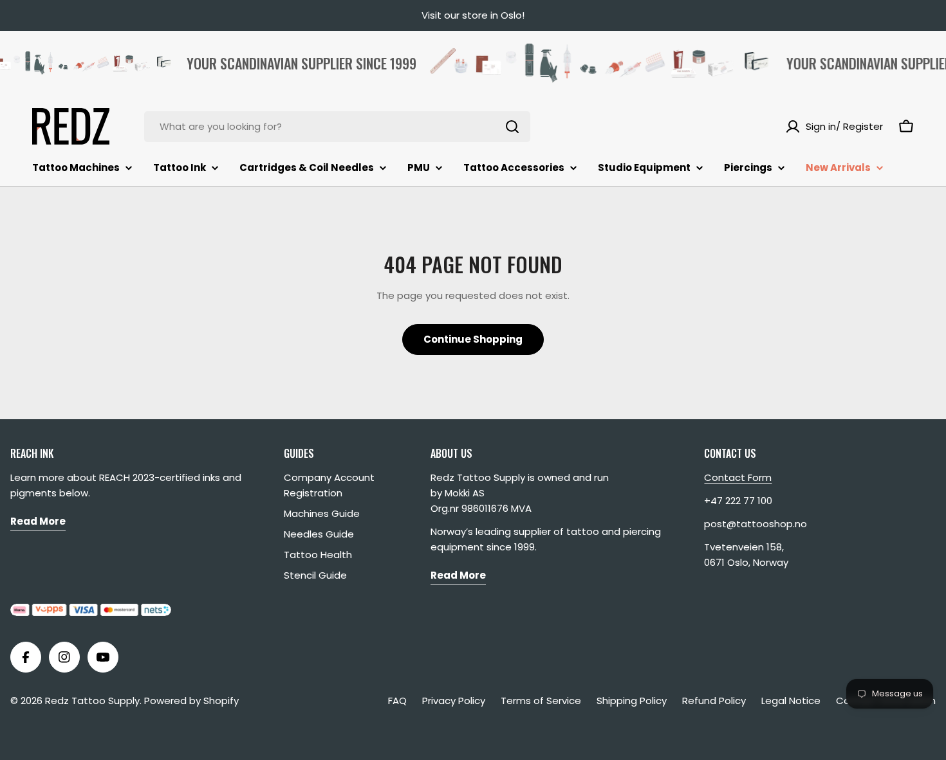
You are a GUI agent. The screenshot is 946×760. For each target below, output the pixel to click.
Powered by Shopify (191, 700)
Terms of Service (541, 700)
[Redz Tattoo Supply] (592, 63)
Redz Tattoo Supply (92, 700)
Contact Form (738, 477)
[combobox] (337, 126)
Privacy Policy (453, 700)
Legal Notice (791, 700)
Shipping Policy (632, 700)
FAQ (397, 700)
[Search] (512, 126)
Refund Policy (714, 700)
